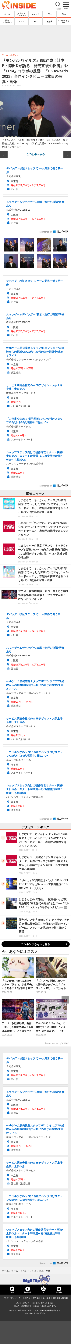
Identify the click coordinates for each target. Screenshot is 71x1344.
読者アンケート (7, 21)
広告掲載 (36, 1298)
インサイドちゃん (63, 21)
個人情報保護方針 (60, 1298)
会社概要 (46, 1298)
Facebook (27, 1292)
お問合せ (26, 1298)
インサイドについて (11, 1298)
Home (12, 1292)
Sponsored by (46, 231)
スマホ (21, 21)
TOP (35, 1280)
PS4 (64, 14)
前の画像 (4, 154)
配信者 (49, 21)
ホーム (7, 14)
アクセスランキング (21, 14)
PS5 (49, 14)
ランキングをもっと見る (35, 944)
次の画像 (67, 154)
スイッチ (35, 14)
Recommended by (53, 1043)
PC (35, 21)
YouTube (59, 1292)
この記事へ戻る (35, 154)
